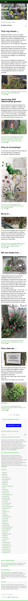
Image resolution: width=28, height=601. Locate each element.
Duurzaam (14, 93)
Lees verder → (5, 403)
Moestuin (4, 520)
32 (14, 414)
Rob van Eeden (6, 91)
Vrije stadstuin (5, 547)
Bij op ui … (6, 214)
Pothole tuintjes (5, 528)
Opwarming (4, 523)
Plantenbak (4, 525)
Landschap (4, 515)
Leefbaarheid (4, 141)
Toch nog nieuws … (10, 31)
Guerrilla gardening (6, 506)
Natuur (8, 141)
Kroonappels (5, 511)
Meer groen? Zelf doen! (13, 9)
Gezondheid (8, 139)
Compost (4, 481)
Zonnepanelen (5, 552)
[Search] (25, 435)
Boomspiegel (24, 91)
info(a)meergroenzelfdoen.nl (11, 564)
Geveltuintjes (5, 498)
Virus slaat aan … (9, 348)
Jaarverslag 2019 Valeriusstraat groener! (11, 100)
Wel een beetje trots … (11, 253)
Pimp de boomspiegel (11, 147)
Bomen (21, 136)
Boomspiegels (4, 93)
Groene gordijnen (6, 503)
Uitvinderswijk (5, 542)
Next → (18, 414)
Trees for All (4, 539)
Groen (18, 93)
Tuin (3, 540)
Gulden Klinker (18, 139)
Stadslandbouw (5, 533)
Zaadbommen (5, 549)
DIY (3, 487)
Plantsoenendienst (14, 141)
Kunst (3, 513)
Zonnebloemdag (5, 550)
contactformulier (4, 566)
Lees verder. (4, 466)
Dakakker (4, 482)
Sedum (20, 141)
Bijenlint (19, 243)
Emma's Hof (4, 493)
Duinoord (10, 93)
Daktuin (4, 484)
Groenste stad (5, 504)
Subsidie (4, 537)
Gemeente (3, 139)
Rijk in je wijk (5, 530)
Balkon (3, 472)
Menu (5, 2)
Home (9, 22)
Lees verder (3, 94)
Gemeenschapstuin (6, 494)
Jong (3, 510)
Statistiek (4, 535)
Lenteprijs (4, 518)
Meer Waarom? (13, 449)
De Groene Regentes (6, 486)
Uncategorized (5, 544)
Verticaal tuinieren (6, 545)
